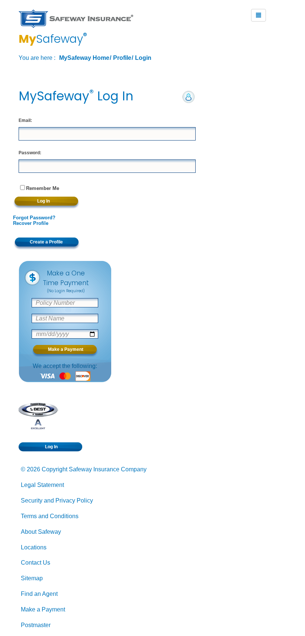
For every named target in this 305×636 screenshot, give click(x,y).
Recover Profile (30, 223)
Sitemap (32, 578)
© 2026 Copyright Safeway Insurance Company (84, 469)
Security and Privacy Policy (57, 500)
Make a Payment (43, 609)
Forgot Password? (34, 217)
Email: (25, 120)
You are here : (37, 58)
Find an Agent (39, 594)
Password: (30, 152)
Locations (33, 547)
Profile (122, 58)
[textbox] (107, 134)
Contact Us (35, 562)
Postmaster (36, 625)
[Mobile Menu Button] (258, 15)
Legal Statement (42, 485)
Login (143, 58)
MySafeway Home (84, 58)
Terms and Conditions (49, 516)
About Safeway (41, 532)
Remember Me (42, 188)
